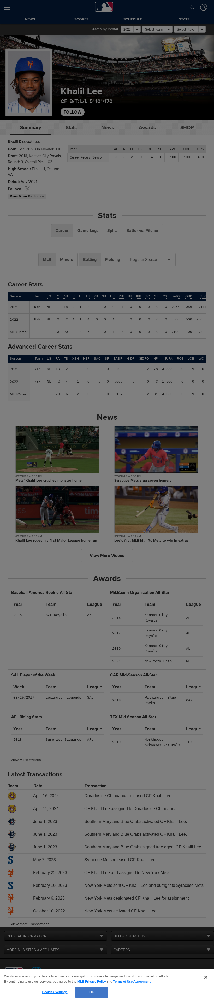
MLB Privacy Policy (91, 982)
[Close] (205, 977)
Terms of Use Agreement (132, 982)
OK (91, 992)
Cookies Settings (54, 992)
